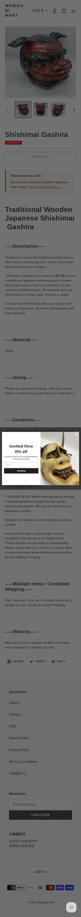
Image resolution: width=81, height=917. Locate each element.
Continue (21, 471)
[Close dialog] (76, 434)
